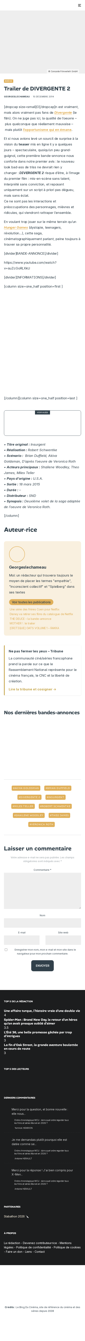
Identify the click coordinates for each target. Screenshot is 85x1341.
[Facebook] (12, 1295)
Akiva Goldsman (27, 788)
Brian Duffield (58, 788)
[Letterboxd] (58, 1295)
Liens (28, 1251)
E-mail (22, 932)
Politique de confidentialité (33, 1247)
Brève (8, 81)
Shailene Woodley (29, 815)
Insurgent (56, 797)
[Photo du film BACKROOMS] (16, 423)
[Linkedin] (42, 1295)
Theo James (60, 815)
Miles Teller (23, 806)
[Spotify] (66, 1295)
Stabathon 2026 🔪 (16, 1216)
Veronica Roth (42, 824)
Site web (63, 932)
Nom (42, 915)
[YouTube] (35, 1295)
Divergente (63, 113)
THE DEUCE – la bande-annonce (30, 618)
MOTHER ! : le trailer (22, 623)
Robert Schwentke (56, 806)
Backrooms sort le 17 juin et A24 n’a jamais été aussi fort (52, 423)
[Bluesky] (50, 1295)
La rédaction (12, 1243)
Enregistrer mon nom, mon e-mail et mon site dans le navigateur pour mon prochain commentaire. (45, 951)
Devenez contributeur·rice (40, 1243)
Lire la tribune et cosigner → (32, 689)
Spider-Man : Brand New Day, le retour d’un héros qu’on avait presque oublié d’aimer (40, 1021)
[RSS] (73, 1295)
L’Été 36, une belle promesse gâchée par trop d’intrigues (38, 1034)
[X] (19, 1295)
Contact (40, 1251)
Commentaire (42, 869)
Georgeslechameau (17, 96)
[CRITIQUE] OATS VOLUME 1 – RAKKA (34, 628)
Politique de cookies (67, 1247)
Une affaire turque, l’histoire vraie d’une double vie (42, 1011)
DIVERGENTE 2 (30, 797)
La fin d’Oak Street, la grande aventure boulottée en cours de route (41, 1047)
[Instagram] (27, 1295)
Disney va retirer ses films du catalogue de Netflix (41, 614)
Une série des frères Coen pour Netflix (35, 609)
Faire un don (14, 1251)
